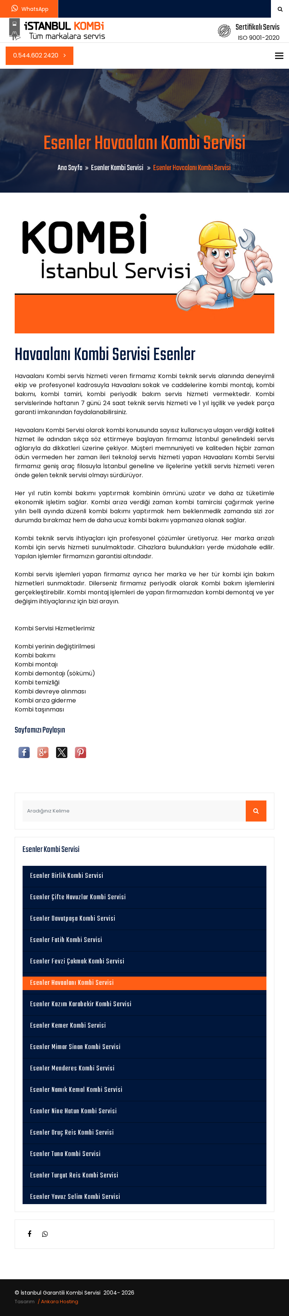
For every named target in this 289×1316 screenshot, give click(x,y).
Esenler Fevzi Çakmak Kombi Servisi (77, 961)
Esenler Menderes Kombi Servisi (72, 1068)
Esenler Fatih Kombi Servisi (66, 940)
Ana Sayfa (70, 168)
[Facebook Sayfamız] (29, 1234)
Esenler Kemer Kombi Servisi (68, 1026)
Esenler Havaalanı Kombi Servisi (72, 983)
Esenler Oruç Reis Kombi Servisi (72, 1133)
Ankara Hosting (59, 1301)
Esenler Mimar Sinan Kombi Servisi (75, 1047)
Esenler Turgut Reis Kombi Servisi (74, 1175)
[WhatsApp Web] (45, 1234)
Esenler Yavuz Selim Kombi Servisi (75, 1197)
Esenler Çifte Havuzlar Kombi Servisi (78, 897)
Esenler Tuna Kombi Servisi (65, 1154)
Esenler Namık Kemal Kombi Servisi (76, 1090)
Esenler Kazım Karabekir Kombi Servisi (81, 1004)
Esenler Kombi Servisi (117, 168)
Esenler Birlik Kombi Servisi (66, 876)
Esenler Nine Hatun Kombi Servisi (73, 1111)
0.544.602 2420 (36, 55)
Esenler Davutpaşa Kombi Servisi (73, 919)
